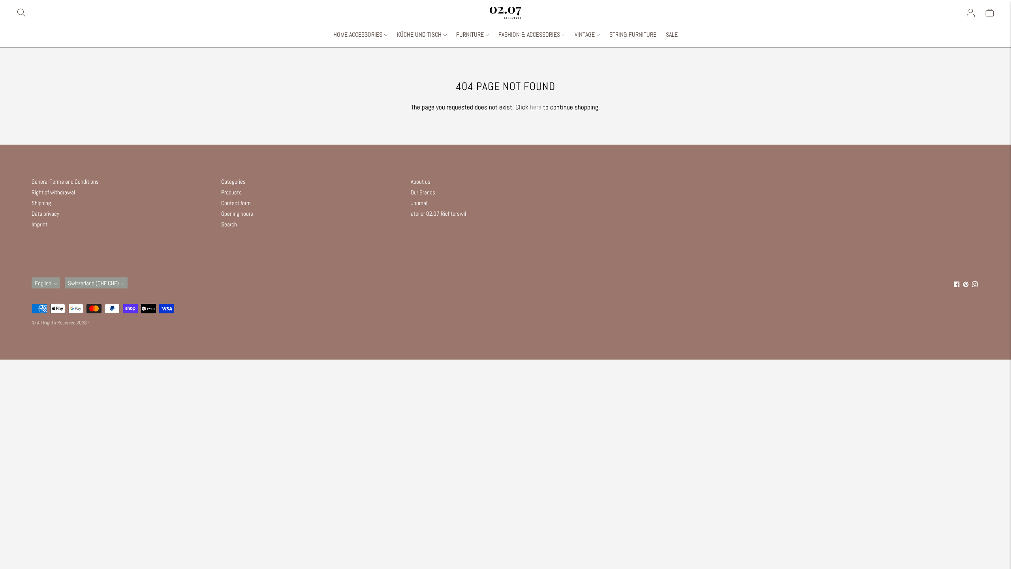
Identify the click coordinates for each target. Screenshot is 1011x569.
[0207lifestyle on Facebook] (957, 285)
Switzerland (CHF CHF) (93, 283)
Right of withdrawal (53, 192)
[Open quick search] (253, 12)
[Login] (970, 12)
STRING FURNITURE (632, 34)
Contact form (236, 203)
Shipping (41, 203)
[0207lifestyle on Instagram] (975, 285)
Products (231, 192)
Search (229, 224)
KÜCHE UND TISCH (419, 34)
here (535, 107)
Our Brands (423, 192)
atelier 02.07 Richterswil (438, 213)
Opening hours (237, 213)
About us (420, 181)
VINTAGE (585, 34)
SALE (672, 34)
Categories (233, 181)
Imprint (39, 224)
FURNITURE (470, 34)
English (43, 283)
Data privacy (45, 213)
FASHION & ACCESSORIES (529, 34)
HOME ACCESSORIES (357, 34)
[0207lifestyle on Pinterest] (966, 285)
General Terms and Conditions (65, 181)
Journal (419, 203)
